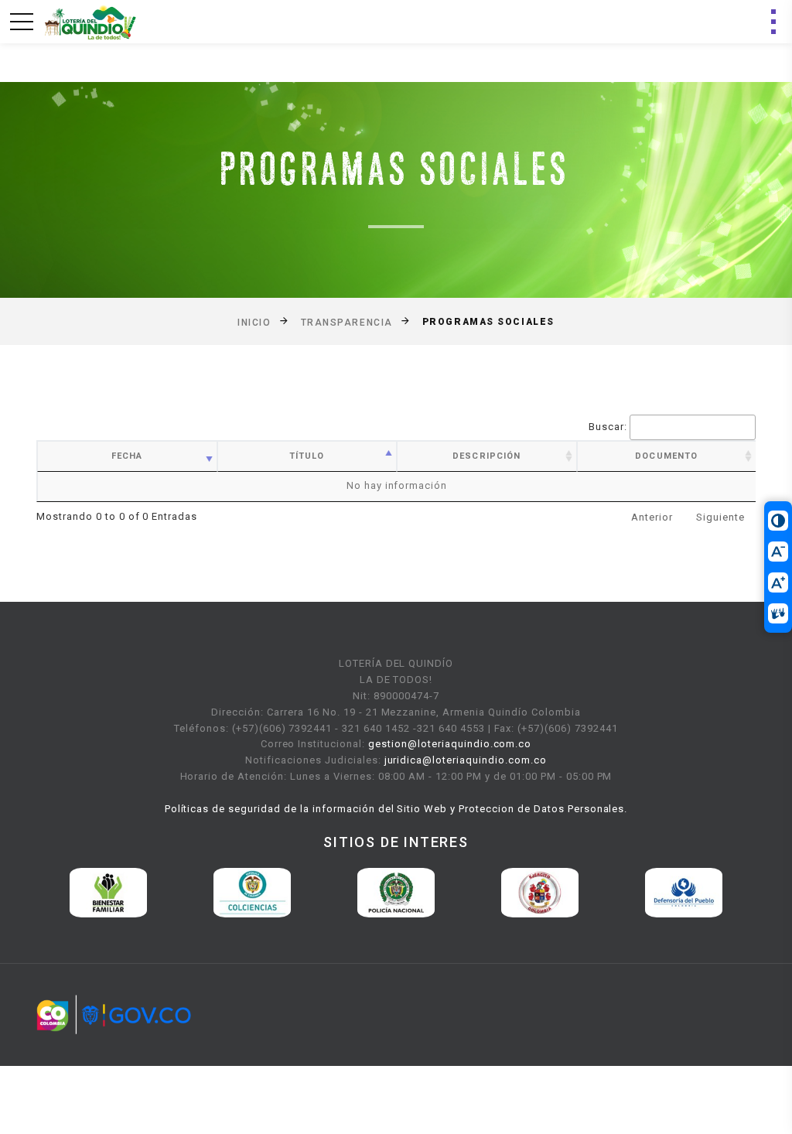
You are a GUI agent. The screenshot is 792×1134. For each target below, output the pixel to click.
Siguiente (720, 517)
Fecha (127, 456)
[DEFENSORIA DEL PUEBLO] (683, 891)
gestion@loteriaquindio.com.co (449, 744)
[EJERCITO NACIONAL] (540, 891)
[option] (108, 892)
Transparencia (347, 321)
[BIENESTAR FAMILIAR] (108, 891)
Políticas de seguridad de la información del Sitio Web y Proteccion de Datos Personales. (396, 809)
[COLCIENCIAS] (252, 891)
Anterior (652, 517)
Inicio (254, 321)
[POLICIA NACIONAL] (396, 891)
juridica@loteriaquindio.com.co (465, 760)
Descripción (486, 456)
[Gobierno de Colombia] (113, 1014)
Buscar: (608, 426)
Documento (666, 456)
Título (307, 456)
